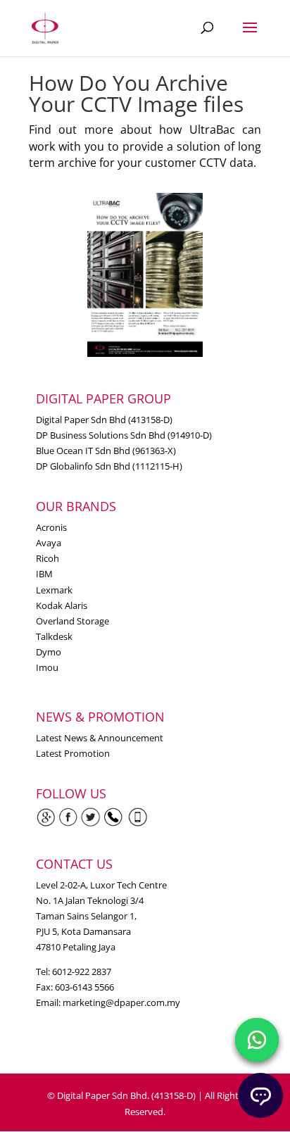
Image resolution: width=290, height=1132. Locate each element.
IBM (44, 573)
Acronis (51, 527)
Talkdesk (54, 636)
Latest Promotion (73, 753)
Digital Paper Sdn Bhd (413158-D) (104, 419)
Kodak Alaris (61, 605)
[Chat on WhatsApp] (257, 1040)
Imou (47, 667)
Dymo (48, 652)
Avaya (48, 542)
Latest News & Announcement (99, 737)
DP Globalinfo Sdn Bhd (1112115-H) (109, 466)
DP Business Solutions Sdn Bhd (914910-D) (124, 435)
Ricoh (47, 558)
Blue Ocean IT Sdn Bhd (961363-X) (106, 450)
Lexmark (54, 590)
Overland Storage (72, 621)
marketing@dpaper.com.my (121, 1002)
